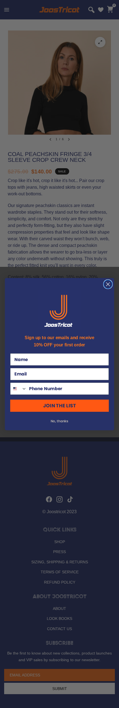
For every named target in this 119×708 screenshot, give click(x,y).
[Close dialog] (108, 284)
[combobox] (19, 388)
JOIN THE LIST (59, 405)
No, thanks (60, 420)
